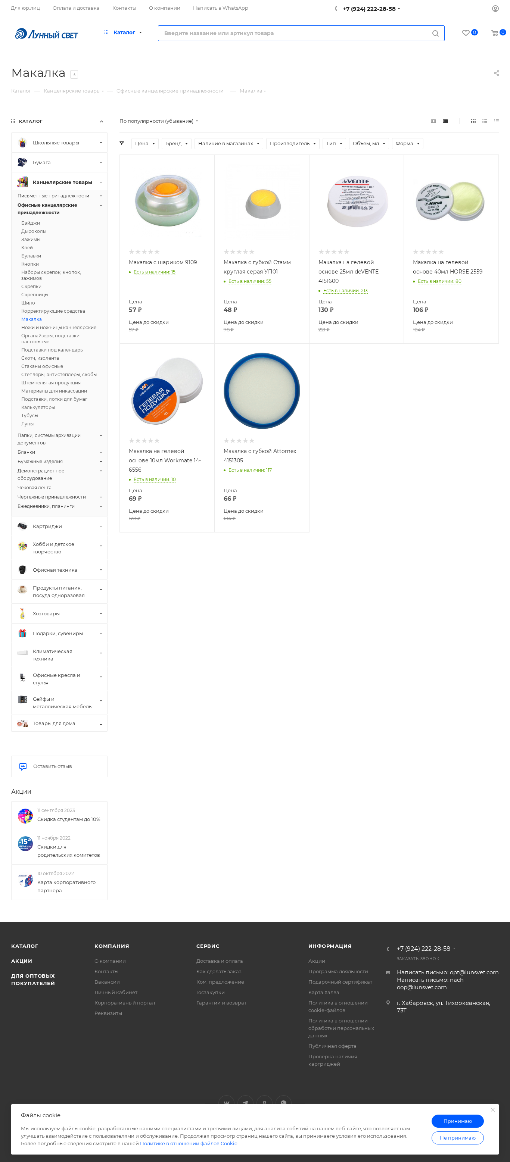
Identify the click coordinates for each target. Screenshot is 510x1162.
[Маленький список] (433, 121)
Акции (21, 791)
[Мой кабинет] (495, 9)
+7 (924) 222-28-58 (368, 8)
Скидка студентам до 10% (68, 819)
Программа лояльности (338, 971)
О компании (110, 961)
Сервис (208, 946)
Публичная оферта (332, 1046)
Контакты (106, 971)
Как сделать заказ (219, 971)
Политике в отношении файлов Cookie (188, 1143)
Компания (111, 946)
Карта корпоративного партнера (66, 886)
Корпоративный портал (124, 1003)
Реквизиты (108, 1013)
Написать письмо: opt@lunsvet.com (448, 972)
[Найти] (435, 33)
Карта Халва (323, 992)
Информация (330, 946)
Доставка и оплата (219, 961)
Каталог (24, 946)
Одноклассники (264, 1103)
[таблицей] (496, 121)
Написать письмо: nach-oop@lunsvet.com (431, 983)
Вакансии (107, 982)
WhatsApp (284, 1103)
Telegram (245, 1103)
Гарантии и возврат (221, 1003)
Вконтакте (226, 1103)
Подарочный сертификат (340, 982)
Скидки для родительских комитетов (68, 851)
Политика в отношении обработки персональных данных (341, 1028)
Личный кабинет (115, 992)
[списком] (485, 121)
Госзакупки (210, 992)
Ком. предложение (220, 982)
